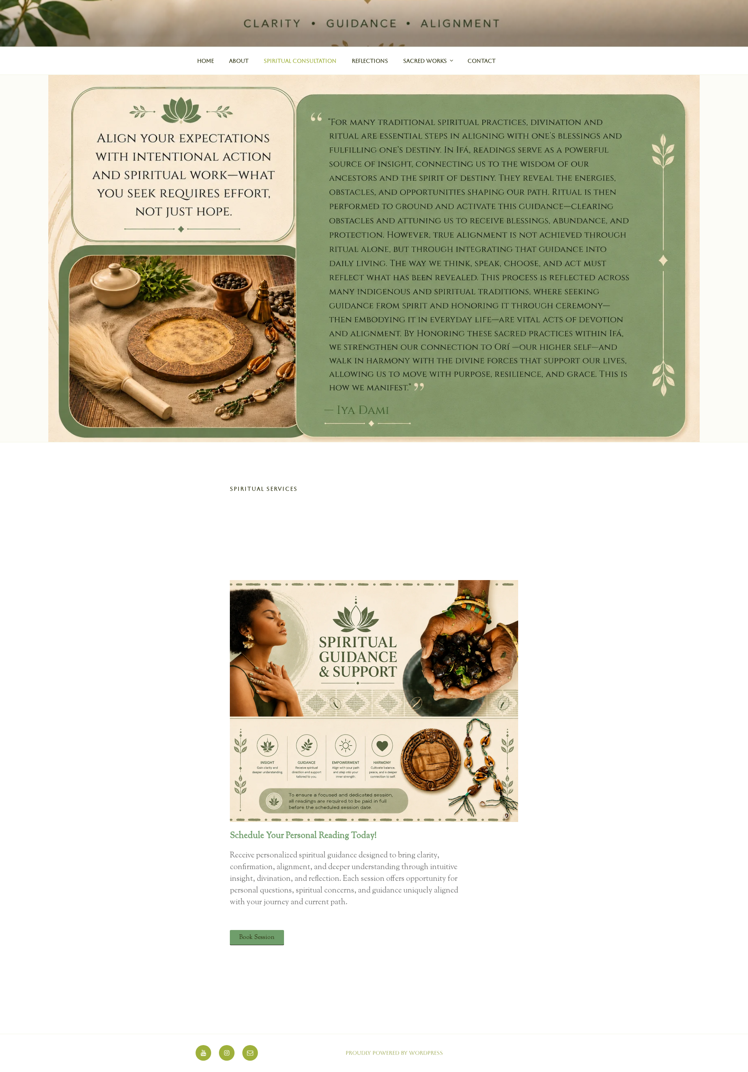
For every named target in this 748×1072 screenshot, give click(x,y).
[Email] (250, 1053)
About (239, 61)
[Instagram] (227, 1053)
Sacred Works (425, 61)
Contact (482, 61)
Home (205, 61)
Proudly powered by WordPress (394, 1053)
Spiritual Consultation (300, 61)
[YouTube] (203, 1053)
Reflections (370, 61)
